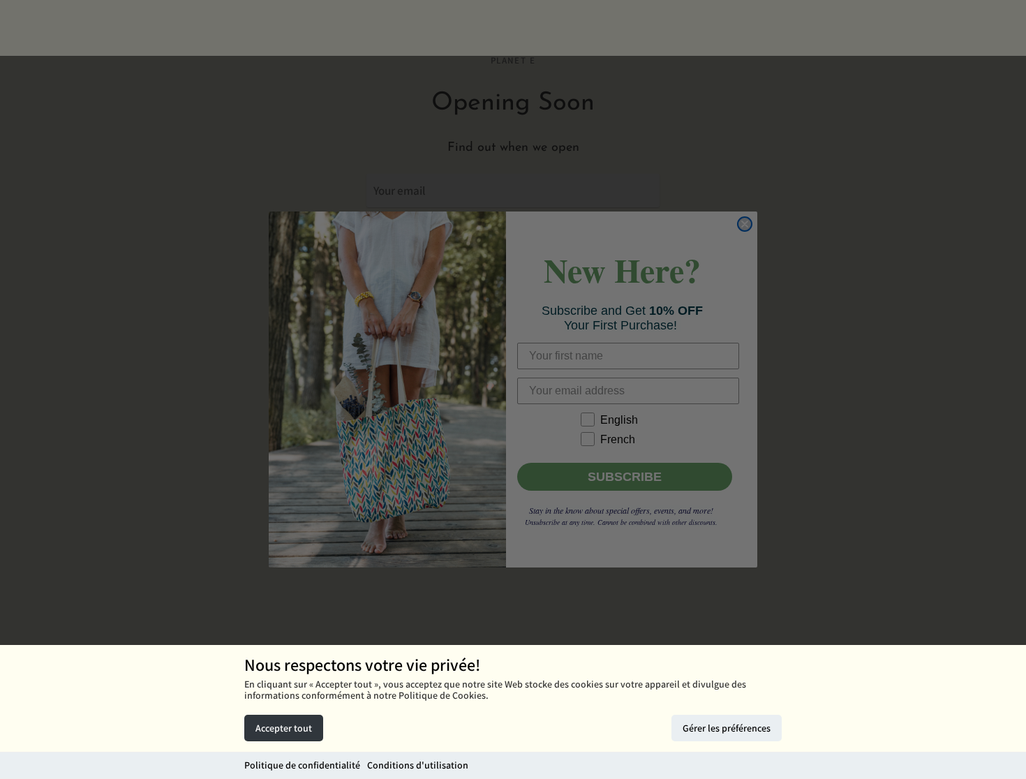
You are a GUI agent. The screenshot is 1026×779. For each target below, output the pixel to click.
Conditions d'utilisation (417, 765)
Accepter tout (283, 728)
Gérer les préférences (727, 728)
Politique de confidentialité (302, 765)
